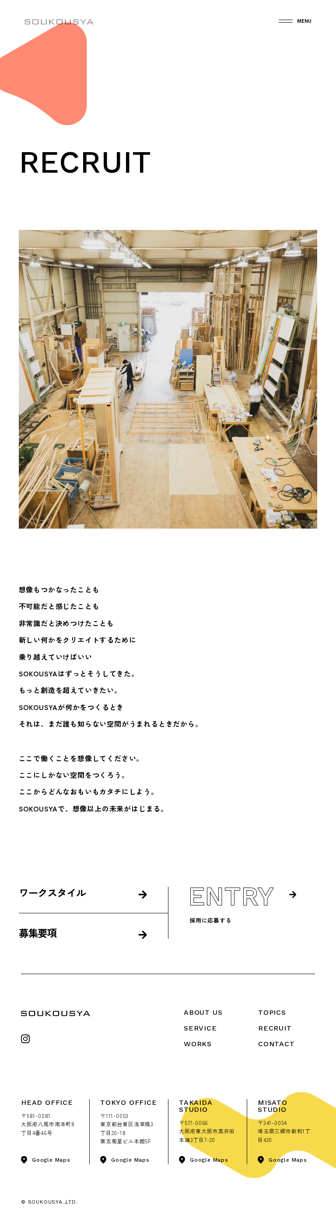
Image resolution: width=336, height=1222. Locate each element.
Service (200, 1028)
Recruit (275, 1028)
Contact (276, 1044)
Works (198, 1044)
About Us (203, 1012)
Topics (272, 1012)
